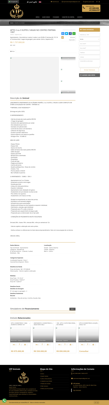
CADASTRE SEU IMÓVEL (68, 17)
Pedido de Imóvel (45, 383)
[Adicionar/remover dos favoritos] (29, 323)
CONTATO (79, 17)
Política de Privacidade (47, 388)
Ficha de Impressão (72, 39)
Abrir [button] (72, 309)
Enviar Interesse (89, 70)
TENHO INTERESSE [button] (88, 30)
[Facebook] (97, 1)
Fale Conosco (44, 386)
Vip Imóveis (77, 390)
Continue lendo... (13, 396)
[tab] (89, 30)
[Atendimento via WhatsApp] (4, 401)
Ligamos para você (89, 1)
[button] (68, 59)
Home (11, 23)
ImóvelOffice (24, 402)
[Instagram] (99, 1)
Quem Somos (44, 376)
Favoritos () (55, 1)
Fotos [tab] (13, 51)
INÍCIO (37, 17)
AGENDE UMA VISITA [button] (88, 75)
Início (42, 373)
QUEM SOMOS (46, 17)
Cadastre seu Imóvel (46, 381)
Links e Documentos (46, 378)
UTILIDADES (56, 17)
